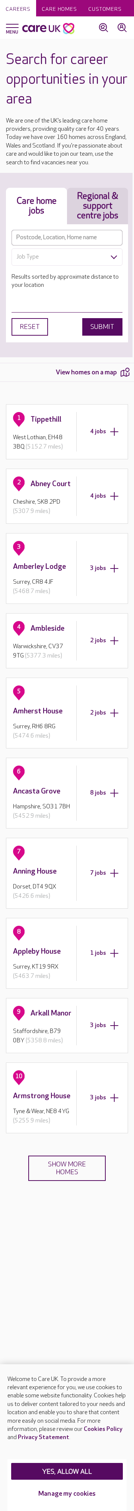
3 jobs (98, 568)
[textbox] (67, 257)
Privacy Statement (43, 1437)
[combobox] (67, 257)
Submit (102, 327)
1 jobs (98, 953)
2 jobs (98, 640)
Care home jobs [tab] (37, 206)
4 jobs (98, 431)
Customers (105, 9)
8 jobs (98, 792)
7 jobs (98, 873)
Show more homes (67, 1168)
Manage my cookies (67, 1494)
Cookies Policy (103, 1429)
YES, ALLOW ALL (67, 1472)
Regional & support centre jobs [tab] (97, 206)
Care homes (59, 9)
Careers (18, 9)
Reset (30, 327)
